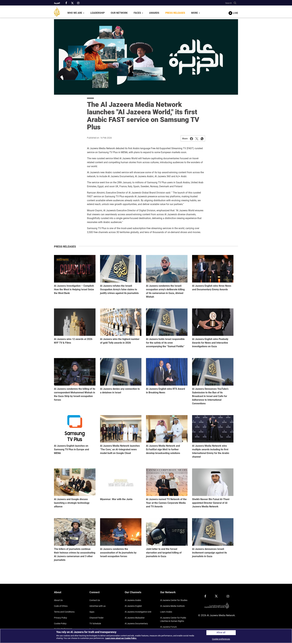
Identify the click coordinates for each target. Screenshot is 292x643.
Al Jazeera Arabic (133, 600)
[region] (146, 636)
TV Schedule (95, 623)
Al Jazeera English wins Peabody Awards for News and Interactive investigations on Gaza (210, 343)
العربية (57, 3)
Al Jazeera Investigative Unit (138, 612)
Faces (138, 12)
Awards (154, 12)
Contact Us (94, 600)
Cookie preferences (221, 639)
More (194, 12)
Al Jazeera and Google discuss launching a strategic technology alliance (71, 503)
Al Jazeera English (133, 606)
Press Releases (175, 12)
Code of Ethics (61, 606)
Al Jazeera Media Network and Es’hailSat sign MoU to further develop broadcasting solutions (163, 449)
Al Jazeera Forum (168, 627)
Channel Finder (96, 618)
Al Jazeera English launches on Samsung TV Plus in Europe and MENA (71, 449)
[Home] (59, 11)
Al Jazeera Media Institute (172, 606)
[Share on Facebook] (191, 138)
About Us (58, 600)
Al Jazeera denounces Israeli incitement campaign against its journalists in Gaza (209, 553)
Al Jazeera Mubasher (135, 618)
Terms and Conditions (64, 612)
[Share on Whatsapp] (202, 138)
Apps (91, 612)
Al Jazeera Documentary (136, 623)
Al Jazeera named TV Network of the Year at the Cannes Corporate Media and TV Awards (166, 503)
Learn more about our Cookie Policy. (121, 638)
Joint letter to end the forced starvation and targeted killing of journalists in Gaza (164, 553)
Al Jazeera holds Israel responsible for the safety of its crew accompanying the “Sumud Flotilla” (165, 343)
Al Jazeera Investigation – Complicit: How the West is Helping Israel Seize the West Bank (74, 289)
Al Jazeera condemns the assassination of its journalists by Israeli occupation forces (118, 553)
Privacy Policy (60, 618)
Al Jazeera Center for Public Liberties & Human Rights (173, 619)
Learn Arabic (166, 612)
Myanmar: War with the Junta (116, 499)
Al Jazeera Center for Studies (173, 600)
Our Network (119, 12)
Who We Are (75, 12)
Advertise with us (97, 606)
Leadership (97, 12)
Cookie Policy (60, 623)
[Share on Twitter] (196, 138)
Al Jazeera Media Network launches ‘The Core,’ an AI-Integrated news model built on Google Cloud (120, 449)
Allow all (221, 632)
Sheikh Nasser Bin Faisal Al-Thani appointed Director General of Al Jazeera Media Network (210, 503)
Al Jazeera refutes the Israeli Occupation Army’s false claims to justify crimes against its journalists (119, 289)
